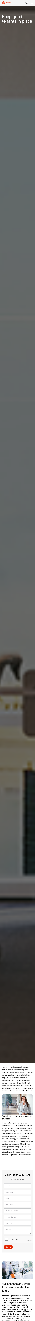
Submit (8, 1247)
